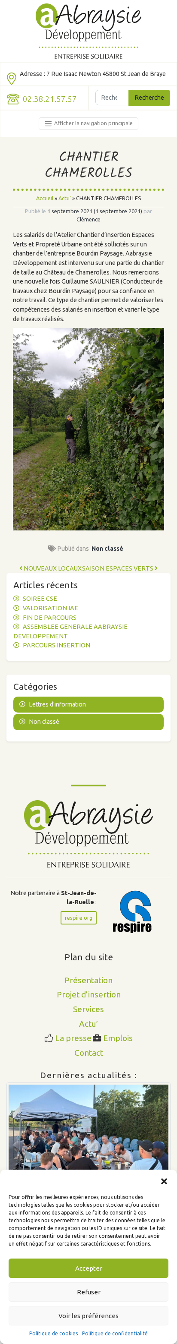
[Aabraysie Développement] (89, 31)
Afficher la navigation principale (93, 123)
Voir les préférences (88, 1315)
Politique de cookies (53, 1333)
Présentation (88, 980)
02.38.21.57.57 (50, 99)
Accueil (44, 198)
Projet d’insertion (89, 994)
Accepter (88, 1268)
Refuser (89, 1292)
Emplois (118, 1038)
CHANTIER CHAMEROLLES (88, 166)
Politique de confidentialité (115, 1333)
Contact (88, 1052)
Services (88, 1009)
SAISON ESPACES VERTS (118, 568)
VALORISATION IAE (50, 608)
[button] (164, 1180)
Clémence (88, 219)
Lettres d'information (57, 704)
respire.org (78, 918)
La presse (73, 1038)
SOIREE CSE (40, 598)
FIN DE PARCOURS (49, 617)
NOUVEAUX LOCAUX (52, 568)
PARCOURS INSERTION (56, 645)
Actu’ (64, 198)
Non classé (107, 548)
